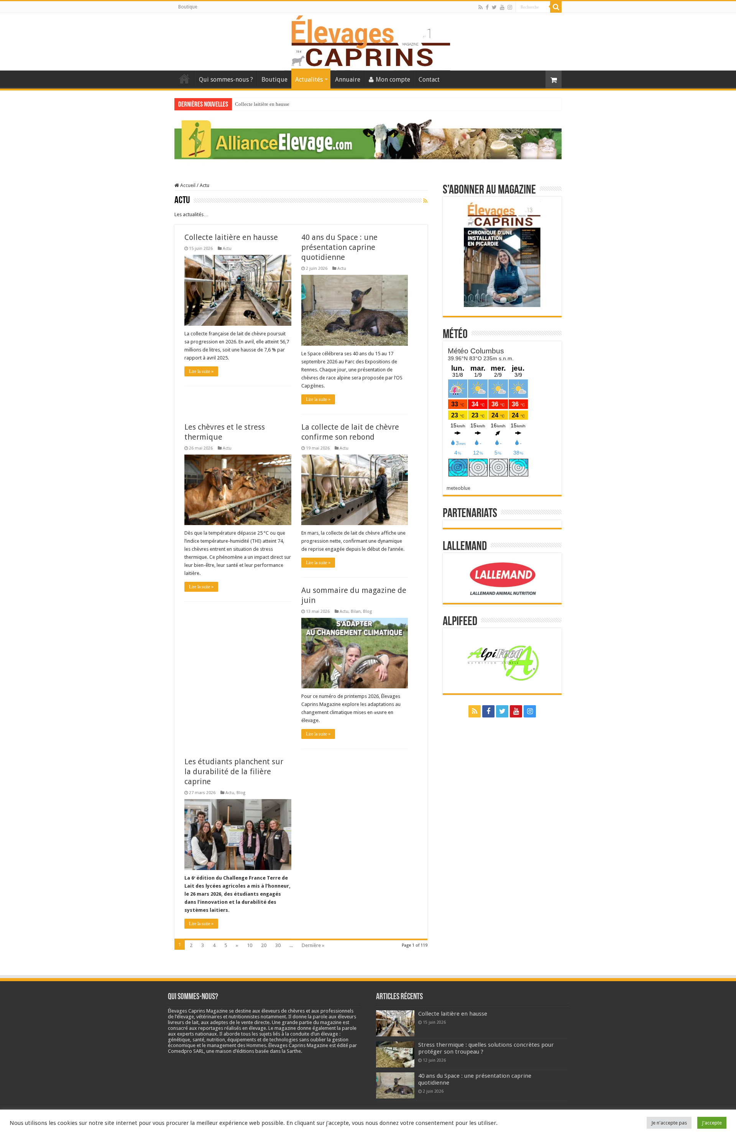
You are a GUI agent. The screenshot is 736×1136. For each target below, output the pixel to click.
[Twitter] (494, 7)
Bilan (356, 611)
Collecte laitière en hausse (262, 104)
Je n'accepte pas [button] (669, 1123)
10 (249, 945)
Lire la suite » (201, 371)
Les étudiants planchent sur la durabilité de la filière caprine (233, 771)
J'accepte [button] (712, 1123)
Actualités (309, 79)
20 (263, 945)
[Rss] (480, 7)
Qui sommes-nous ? (226, 79)
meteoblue (458, 488)
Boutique (187, 7)
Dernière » (313, 945)
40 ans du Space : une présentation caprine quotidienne (339, 247)
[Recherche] (556, 7)
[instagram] (510, 7)
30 (278, 945)
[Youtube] (502, 7)
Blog (367, 611)
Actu (227, 248)
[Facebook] (487, 7)
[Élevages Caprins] (368, 40)
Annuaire (347, 79)
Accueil (184, 79)
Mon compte (393, 79)
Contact (429, 79)
